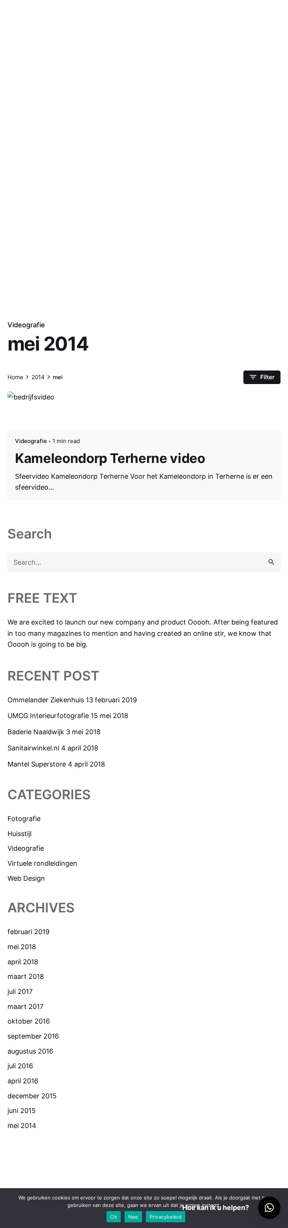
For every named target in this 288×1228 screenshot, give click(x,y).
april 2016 (23, 1081)
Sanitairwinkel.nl (33, 748)
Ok (113, 1217)
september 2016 (33, 1036)
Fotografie (24, 819)
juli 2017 (20, 991)
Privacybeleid (166, 1217)
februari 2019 (29, 932)
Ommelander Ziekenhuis (46, 700)
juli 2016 (20, 1066)
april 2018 (23, 962)
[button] (269, 1207)
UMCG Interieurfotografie (48, 716)
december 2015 (32, 1096)
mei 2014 (22, 1126)
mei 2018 (22, 947)
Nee (133, 1217)
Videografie (26, 325)
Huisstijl (20, 834)
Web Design (26, 878)
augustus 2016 (30, 1051)
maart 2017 (26, 1006)
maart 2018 (26, 976)
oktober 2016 (29, 1021)
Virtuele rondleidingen (42, 863)
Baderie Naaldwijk (36, 732)
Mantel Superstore (37, 764)
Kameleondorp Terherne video (110, 458)
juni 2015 (22, 1111)
